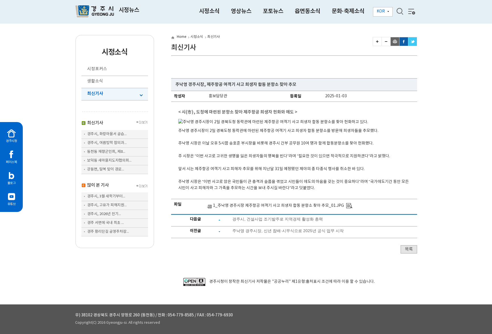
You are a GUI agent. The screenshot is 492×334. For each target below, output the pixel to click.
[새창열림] (194, 285)
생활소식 (95, 81)
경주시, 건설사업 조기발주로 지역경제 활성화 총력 (277, 219)
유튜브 (11, 204)
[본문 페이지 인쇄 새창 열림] (395, 44)
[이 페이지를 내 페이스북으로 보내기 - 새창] (403, 44)
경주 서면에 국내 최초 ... (105, 223)
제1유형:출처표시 (306, 281)
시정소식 (196, 37)
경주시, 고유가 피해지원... (107, 205)
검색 (399, 11)
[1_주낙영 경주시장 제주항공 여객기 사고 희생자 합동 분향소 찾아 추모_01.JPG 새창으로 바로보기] (349, 205)
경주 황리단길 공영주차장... (108, 232)
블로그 (11, 183)
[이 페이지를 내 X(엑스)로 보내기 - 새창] (412, 44)
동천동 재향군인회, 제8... (106, 152)
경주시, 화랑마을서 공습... (107, 134)
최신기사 (95, 93)
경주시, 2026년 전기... (104, 214)
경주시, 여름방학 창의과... (107, 143)
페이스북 (11, 162)
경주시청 (11, 141)
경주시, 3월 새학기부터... (106, 196)
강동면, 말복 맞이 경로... (105, 169)
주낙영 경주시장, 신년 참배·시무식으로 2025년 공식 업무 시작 (288, 230)
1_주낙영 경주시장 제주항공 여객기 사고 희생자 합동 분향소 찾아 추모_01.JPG (278, 205)
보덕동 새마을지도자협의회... (109, 160)
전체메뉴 (411, 11)
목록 (409, 249)
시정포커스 (97, 69)
